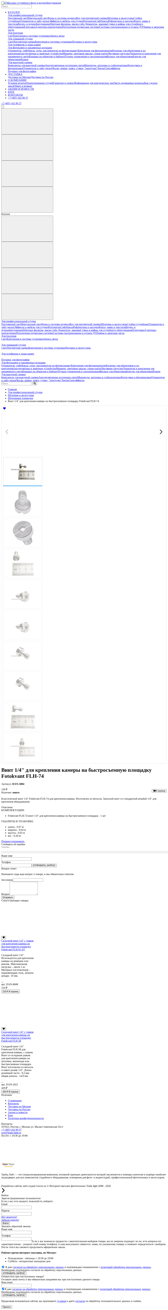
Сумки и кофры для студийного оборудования (106, 330)
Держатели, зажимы (96, 24)
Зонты (101, 68)
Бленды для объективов (139, 371)
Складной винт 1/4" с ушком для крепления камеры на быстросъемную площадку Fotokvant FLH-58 (17, 1036)
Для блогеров (15, 32)
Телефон (6, 862)
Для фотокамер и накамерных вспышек (30, 47)
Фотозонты (89, 21)
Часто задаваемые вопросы (129, 83)
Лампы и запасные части (111, 333)
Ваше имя (6, 855)
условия (61, 1301)
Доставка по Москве (19, 77)
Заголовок (7, 879)
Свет (10, 35)
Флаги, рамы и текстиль (112, 327)
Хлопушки (29, 27)
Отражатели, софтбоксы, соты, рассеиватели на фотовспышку (43, 50)
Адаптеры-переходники (49, 27)
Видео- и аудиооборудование (34, 24)
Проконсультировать (12, 841)
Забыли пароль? (10, 1220)
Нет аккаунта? (9, 1217)
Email (4, 1204)
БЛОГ (11, 92)
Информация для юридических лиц (94, 83)
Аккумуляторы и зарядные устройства (41, 53)
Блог (10, 1115)
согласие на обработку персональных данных (38, 1267)
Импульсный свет (38, 18)
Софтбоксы (101, 21)
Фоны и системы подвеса (62, 18)
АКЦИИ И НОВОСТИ (21, 89)
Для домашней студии (20, 38)
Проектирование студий (39, 83)
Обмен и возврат (22, 86)
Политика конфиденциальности (26, 1118)
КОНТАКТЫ (15, 94)
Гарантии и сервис (63, 83)
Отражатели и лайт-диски (34, 21)
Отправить (8, 897)
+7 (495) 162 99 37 (18, 97)
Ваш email (6, 1282)
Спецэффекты (112, 68)
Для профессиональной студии (25, 15)
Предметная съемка (24, 41)
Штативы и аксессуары (120, 18)
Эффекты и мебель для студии (66, 21)
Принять (7, 1307)
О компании (15, 1100)
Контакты (13, 1103)
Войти (6, 1223)
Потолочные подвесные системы (80, 27)
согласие (80, 1301)
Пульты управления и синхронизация (86, 56)
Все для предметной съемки (91, 18)
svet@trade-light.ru (11, 1132)
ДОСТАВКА (15, 74)
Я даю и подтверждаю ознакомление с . (78, 1267)
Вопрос (5, 894)
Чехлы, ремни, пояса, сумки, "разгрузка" (74, 68)
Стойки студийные (137, 324)
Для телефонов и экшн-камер (24, 44)
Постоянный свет (18, 18)
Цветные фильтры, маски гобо (67, 24)
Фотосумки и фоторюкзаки (136, 377)
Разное (24, 59)
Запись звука (57, 35)
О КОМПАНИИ (17, 80)
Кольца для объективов (120, 56)
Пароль (5, 1210)
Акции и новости (18, 1112)
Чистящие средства (118, 53)
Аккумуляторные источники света (64, 65)
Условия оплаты (17, 83)
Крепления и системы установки (31, 35)
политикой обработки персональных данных (126, 1267)
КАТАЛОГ (14, 12)
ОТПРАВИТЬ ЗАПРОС (44, 865)
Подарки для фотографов (22, 71)
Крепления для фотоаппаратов (95, 50)
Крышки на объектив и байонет (47, 56)
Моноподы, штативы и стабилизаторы (105, 65)
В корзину (160, 791)
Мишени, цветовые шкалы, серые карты (85, 53)
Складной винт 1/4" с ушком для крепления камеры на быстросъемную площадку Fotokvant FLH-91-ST (17, 945)
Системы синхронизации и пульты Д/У (121, 27)
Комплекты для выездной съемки (26, 65)
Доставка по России (42, 77)
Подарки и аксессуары (84, 41)
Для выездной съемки (20, 62)
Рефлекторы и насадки (121, 21)
